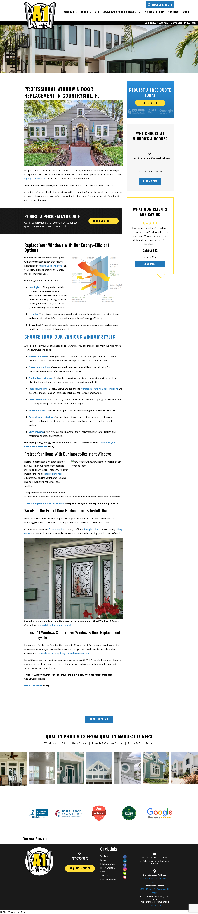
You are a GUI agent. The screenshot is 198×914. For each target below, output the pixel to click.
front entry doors (58, 529)
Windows (104, 856)
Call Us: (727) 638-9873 (156, 22)
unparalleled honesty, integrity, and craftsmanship (63, 653)
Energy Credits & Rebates (107, 870)
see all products (99, 719)
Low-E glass (35, 287)
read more (150, 264)
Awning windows (38, 356)
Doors (103, 860)
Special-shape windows (41, 417)
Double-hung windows (41, 378)
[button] (143, 171)
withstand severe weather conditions (99, 388)
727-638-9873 (80, 858)
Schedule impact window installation (44, 503)
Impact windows (38, 388)
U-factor (33, 314)
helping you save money (51, 265)
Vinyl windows (36, 431)
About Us (104, 875)
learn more (150, 181)
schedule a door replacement (55, 625)
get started (150, 103)
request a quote (103, 221)
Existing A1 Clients (108, 864)
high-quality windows (35, 178)
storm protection (53, 473)
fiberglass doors (92, 529)
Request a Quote (161, 4)
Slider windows (37, 410)
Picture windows (38, 399)
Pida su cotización (108, 879)
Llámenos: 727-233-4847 (183, 22)
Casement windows (39, 367)
